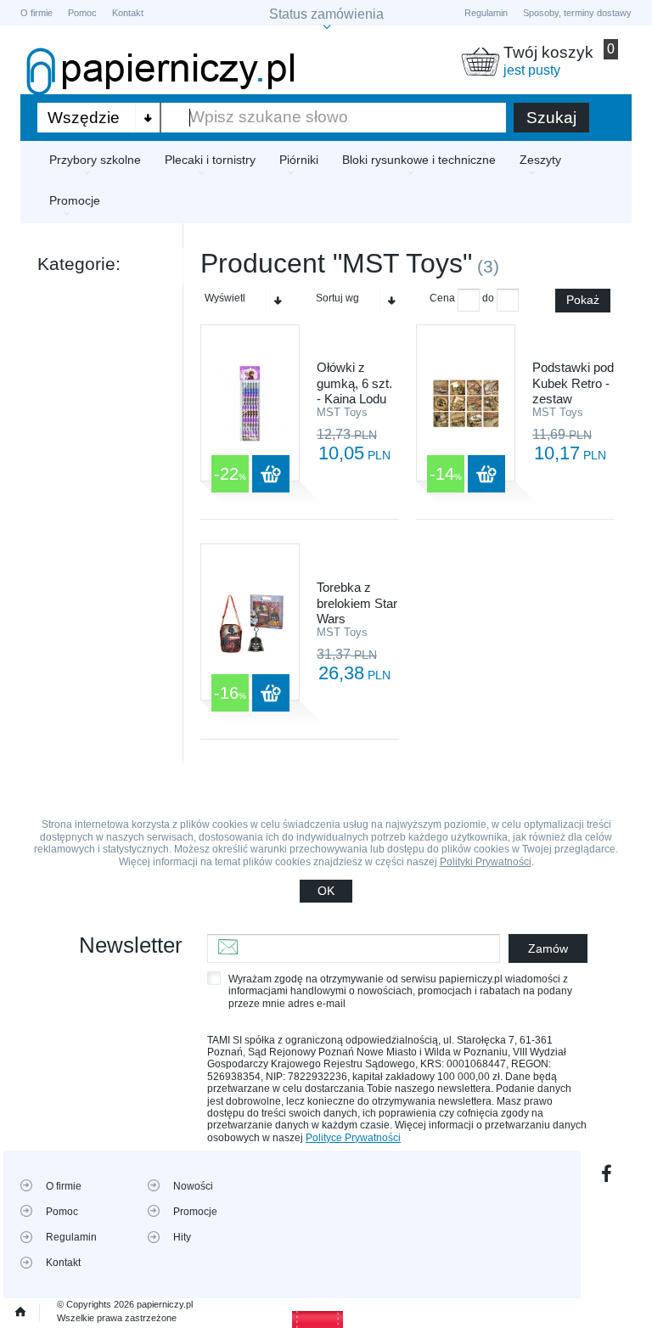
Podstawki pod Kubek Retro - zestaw (573, 383)
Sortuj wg (337, 298)
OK (326, 891)
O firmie (36, 13)
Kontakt (127, 13)
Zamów (548, 948)
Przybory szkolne (95, 159)
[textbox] (333, 117)
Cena (442, 298)
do (488, 298)
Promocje (74, 200)
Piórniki (298, 159)
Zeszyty (540, 159)
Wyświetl (225, 298)
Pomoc (82, 13)
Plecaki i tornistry (210, 159)
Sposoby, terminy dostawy (577, 13)
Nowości (193, 1186)
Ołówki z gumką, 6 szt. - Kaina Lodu (354, 383)
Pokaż (582, 300)
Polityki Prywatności (485, 862)
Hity (182, 1237)
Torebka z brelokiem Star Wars (357, 603)
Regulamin (486, 13)
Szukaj (551, 118)
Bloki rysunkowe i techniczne (419, 159)
